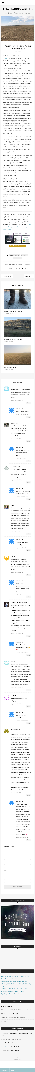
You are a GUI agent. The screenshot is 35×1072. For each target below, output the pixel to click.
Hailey (13, 505)
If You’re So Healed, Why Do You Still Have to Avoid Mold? (16, 1010)
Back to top (17, 1059)
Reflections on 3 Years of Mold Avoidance (12, 1014)
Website (6, 878)
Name (6, 863)
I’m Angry (3, 1021)
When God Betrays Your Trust (9, 979)
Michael (14, 695)
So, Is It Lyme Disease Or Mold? (10, 994)
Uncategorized (10, 264)
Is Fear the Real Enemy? (7, 1006)
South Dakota (18, 258)
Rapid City (24, 255)
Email (6, 870)
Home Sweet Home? (10, 367)
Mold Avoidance (14, 255)
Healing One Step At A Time (13, 311)
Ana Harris (19, 264)
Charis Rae (14, 423)
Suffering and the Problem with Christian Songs (15, 976)
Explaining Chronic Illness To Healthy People (14, 981)
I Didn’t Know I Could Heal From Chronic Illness (15, 989)
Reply (28, 402)
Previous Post (8, 276)
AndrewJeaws (4, 1046)
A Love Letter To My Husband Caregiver (12, 991)
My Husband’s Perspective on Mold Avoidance (13, 1017)
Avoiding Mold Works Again (13, 339)
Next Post (28, 276)
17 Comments (27, 264)
